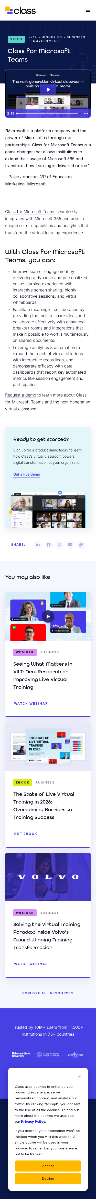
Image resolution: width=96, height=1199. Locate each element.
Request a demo (20, 395)
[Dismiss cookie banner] (79, 1077)
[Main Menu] (88, 10)
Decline (48, 1178)
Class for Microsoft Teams (30, 211)
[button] (38, 545)
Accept (48, 1166)
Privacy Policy (32, 1121)
